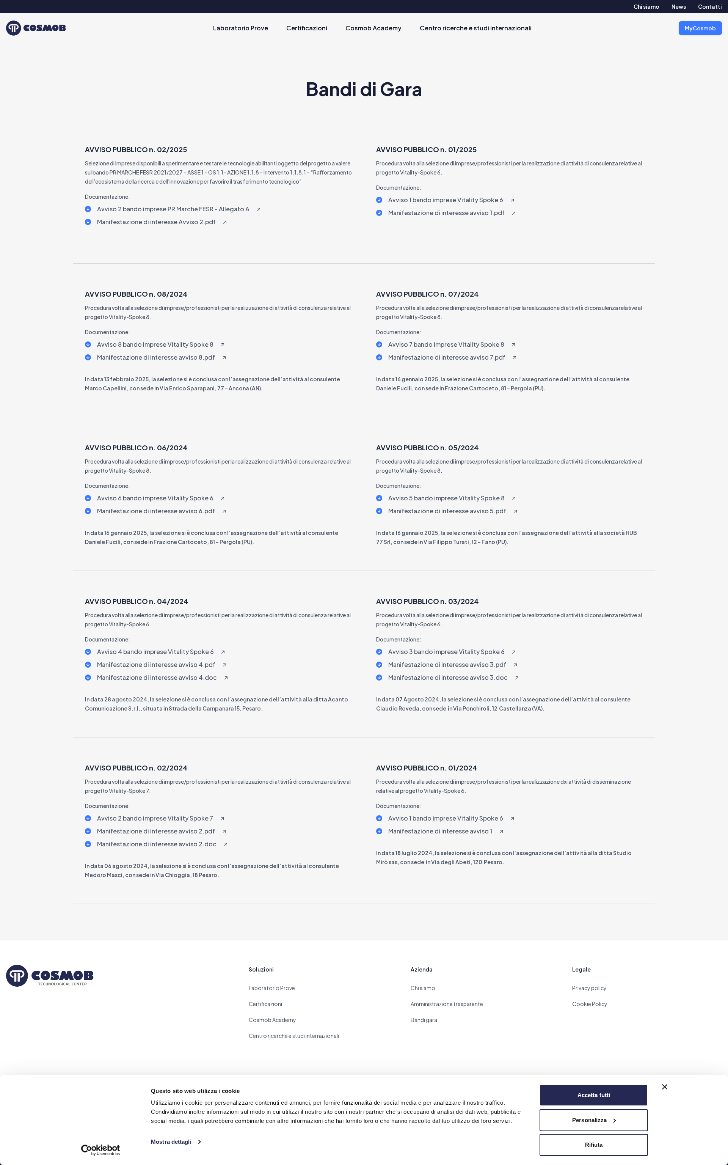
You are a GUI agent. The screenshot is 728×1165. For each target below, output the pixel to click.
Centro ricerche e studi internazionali (476, 28)
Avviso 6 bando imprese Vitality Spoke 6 (155, 498)
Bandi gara (424, 1019)
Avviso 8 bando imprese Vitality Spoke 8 (155, 344)
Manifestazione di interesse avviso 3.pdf (447, 664)
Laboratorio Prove (240, 28)
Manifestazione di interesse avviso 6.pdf (156, 511)
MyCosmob (700, 28)
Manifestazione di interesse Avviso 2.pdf (156, 222)
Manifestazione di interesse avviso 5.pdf (447, 511)
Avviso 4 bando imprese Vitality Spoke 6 (155, 652)
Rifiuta (594, 1144)
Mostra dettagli (171, 1141)
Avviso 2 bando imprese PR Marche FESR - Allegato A (173, 209)
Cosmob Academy (373, 28)
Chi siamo (646, 6)
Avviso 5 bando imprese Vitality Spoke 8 (446, 498)
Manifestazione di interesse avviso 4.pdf (156, 664)
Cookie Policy (589, 1003)
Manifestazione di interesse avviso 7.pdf (446, 357)
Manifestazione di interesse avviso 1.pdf (446, 213)
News (679, 6)
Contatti (710, 6)
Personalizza (589, 1120)
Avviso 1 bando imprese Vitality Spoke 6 (445, 200)
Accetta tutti (593, 1095)
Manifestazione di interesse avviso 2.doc (157, 844)
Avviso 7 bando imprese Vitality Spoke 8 (446, 344)
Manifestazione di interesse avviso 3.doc (448, 677)
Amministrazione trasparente (447, 1003)
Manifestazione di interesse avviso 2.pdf (156, 831)
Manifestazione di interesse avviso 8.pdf (156, 357)
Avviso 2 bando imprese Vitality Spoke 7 (155, 818)
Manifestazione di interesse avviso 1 (440, 831)
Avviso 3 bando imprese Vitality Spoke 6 (446, 652)
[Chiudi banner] (664, 1087)
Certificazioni (306, 28)
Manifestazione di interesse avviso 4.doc (157, 677)
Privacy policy (589, 987)
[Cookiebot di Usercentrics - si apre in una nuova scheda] (100, 1150)
